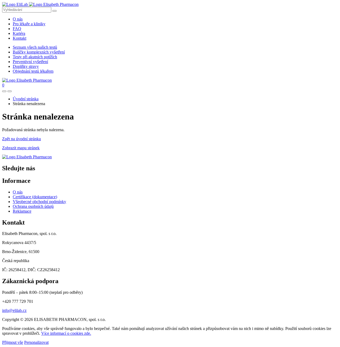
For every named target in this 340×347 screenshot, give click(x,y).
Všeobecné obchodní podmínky (39, 201)
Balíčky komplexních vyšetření (39, 52)
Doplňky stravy (26, 66)
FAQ (17, 28)
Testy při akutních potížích (35, 57)
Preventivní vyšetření (30, 61)
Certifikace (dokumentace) (35, 197)
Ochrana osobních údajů (33, 206)
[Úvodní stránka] (27, 157)
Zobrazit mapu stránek (21, 148)
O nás (18, 19)
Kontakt (19, 38)
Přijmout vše (12, 342)
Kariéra (19, 33)
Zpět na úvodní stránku (21, 139)
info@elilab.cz (14, 310)
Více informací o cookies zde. (66, 333)
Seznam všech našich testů (35, 47)
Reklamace (22, 211)
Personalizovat (36, 342)
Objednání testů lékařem (33, 71)
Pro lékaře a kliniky (29, 24)
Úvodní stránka (26, 99)
